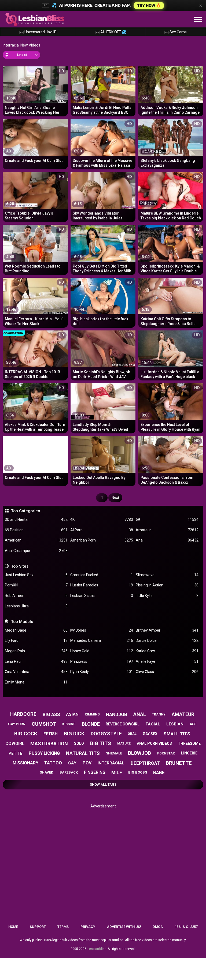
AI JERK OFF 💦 (111, 32)
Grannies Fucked (101, 575)
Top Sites (19, 566)
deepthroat (145, 763)
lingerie (189, 753)
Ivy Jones (101, 630)
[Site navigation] (198, 20)
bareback (69, 772)
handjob (116, 714)
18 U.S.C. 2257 (186, 927)
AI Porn (101, 530)
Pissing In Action (167, 585)
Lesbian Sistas (101, 595)
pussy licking (44, 753)
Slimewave (167, 575)
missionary (25, 762)
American (36, 540)
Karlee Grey (167, 651)
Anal (167, 540)
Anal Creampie (36, 551)
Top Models (22, 621)
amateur (183, 714)
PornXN (36, 585)
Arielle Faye (167, 661)
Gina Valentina (36, 671)
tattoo (53, 762)
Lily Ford (36, 640)
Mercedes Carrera (101, 640)
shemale (114, 753)
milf (116, 772)
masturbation (49, 743)
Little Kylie (167, 595)
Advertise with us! (124, 927)
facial (153, 724)
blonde (91, 724)
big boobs (137, 772)
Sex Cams (176, 32)
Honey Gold (101, 651)
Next (115, 498)
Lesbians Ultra (36, 606)
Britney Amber (167, 630)
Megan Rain (36, 651)
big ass (51, 714)
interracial (111, 763)
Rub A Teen (36, 595)
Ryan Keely (101, 671)
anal (139, 714)
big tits (100, 743)
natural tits (83, 753)
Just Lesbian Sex (36, 575)
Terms (63, 927)
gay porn (16, 724)
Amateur (167, 530)
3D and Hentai (36, 519)
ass (193, 724)
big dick (74, 734)
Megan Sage (36, 630)
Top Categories (25, 510)
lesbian (174, 724)
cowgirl (14, 743)
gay (72, 763)
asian (72, 714)
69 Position (36, 530)
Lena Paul (36, 661)
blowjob (139, 753)
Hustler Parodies (101, 585)
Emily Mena (36, 682)
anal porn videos (154, 743)
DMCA (158, 927)
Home (13, 927)
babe (159, 772)
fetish (50, 733)
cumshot (44, 724)
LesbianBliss (96, 949)
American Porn (101, 540)
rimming (92, 714)
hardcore (23, 714)
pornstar (166, 753)
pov (87, 762)
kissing (69, 724)
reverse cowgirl (122, 724)
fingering (94, 772)
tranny (158, 714)
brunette (179, 763)
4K (101, 519)
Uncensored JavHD (38, 32)
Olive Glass (167, 671)
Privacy (87, 927)
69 (167, 519)
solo (79, 743)
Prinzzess (101, 661)
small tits (177, 733)
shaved (46, 772)
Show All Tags (103, 784)
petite (16, 753)
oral (132, 734)
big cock (25, 734)
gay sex (150, 734)
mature (124, 743)
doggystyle (106, 733)
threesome (189, 743)
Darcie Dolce (167, 640)
